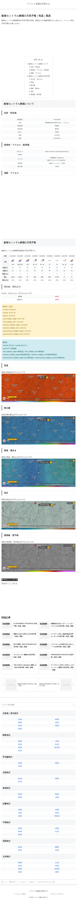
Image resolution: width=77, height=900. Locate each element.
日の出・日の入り (37, 79)
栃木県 (20, 744)
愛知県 (57, 794)
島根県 (20, 831)
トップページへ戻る (20, 894)
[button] (73, 705)
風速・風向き (35, 88)
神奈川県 (57, 747)
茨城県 (20, 741)
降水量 (33, 85)
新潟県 (20, 763)
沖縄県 (57, 872)
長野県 (57, 763)
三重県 (57, 797)
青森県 (20, 722)
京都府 (20, 812)
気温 (32, 82)
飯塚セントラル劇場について (38, 64)
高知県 (57, 850)
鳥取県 (20, 828)
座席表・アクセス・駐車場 (40, 70)
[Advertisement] (38, 40)
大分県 (57, 862)
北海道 (20, 719)
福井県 (57, 778)
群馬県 (20, 747)
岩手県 (20, 725)
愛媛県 (57, 847)
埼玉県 (20, 750)
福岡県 (20, 862)
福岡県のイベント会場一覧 (10, 579)
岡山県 (20, 834)
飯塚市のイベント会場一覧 (10, 583)
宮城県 (20, 728)
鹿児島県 (57, 868)
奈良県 (57, 812)
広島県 (57, 828)
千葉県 (57, 741)
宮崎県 (57, 865)
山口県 (57, 831)
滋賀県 (20, 809)
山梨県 (20, 766)
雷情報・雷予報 (36, 94)
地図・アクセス (36, 73)
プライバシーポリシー (57, 894)
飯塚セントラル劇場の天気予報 (39, 76)
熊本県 (20, 872)
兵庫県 (57, 809)
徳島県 (20, 847)
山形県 (57, 722)
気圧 (32, 91)
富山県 (20, 778)
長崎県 (20, 868)
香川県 (20, 850)
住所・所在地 (35, 67)
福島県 (57, 725)
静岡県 (20, 797)
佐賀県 (20, 865)
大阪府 (20, 816)
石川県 (20, 781)
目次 (35, 59)
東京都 (57, 744)
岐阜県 (20, 794)
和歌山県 (57, 816)
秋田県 (57, 719)
